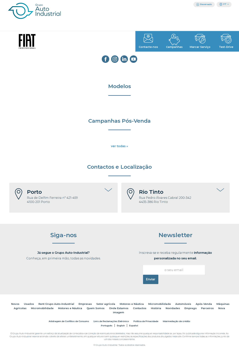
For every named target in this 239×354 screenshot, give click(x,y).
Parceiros (207, 308)
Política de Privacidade (146, 321)
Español (133, 325)
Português (106, 325)
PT (224, 4)
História (156, 308)
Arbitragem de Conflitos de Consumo (69, 321)
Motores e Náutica (132, 303)
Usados (29, 303)
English (121, 325)
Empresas (85, 303)
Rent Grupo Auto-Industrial (56, 303)
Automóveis (183, 303)
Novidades (173, 308)
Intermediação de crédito (176, 321)
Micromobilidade (159, 303)
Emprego (190, 308)
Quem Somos (96, 308)
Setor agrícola (105, 303)
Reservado (206, 4)
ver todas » (119, 146)
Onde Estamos (118, 308)
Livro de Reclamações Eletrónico (111, 321)
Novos (15, 303)
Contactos (139, 308)
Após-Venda (204, 303)
